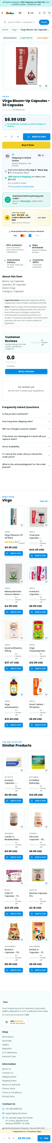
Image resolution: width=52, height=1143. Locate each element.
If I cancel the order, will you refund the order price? (22, 455)
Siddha (5, 1044)
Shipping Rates (9, 1076)
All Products (7, 1036)
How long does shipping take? (17, 421)
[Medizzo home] (10, 13)
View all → (45, 501)
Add (46, 1138)
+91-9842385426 (14, 1108)
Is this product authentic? (15, 414)
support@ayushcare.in (16, 1113)
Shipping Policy (9, 1080)
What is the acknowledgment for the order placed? (24, 466)
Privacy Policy (8, 1088)
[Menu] (2, 12)
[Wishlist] (44, 13)
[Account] (39, 13)
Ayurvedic (7, 1040)
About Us (6, 1068)
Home (5, 29)
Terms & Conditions (11, 1092)
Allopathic (7, 1048)
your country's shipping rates (22, 186)
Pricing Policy (8, 1096)
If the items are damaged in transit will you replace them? (24, 438)
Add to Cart (39, 136)
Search (44, 22)
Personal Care (9, 1056)
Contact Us (7, 1072)
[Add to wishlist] (40, 85)
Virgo (14, 29)
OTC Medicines (9, 1052)
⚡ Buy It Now (26, 145)
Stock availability (10, 446)
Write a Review (26, 371)
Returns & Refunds (11, 1084)
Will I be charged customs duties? (19, 428)
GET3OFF (42, 218)
